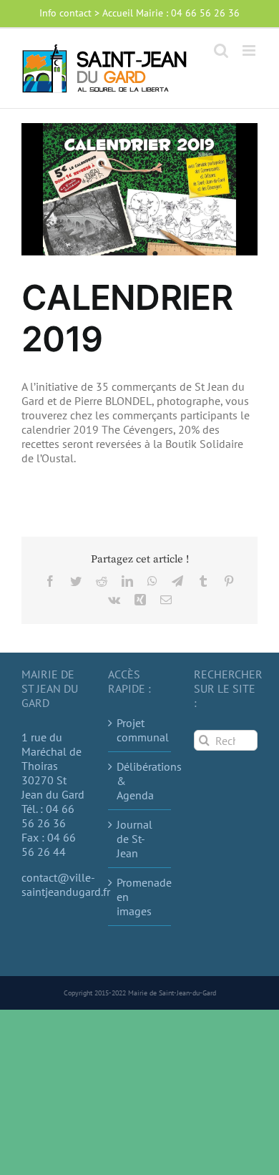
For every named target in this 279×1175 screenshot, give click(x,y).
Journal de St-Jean (134, 838)
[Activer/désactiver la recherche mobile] (221, 50)
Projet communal (141, 730)
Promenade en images (141, 896)
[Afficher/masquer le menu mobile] (250, 50)
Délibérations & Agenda (141, 780)
